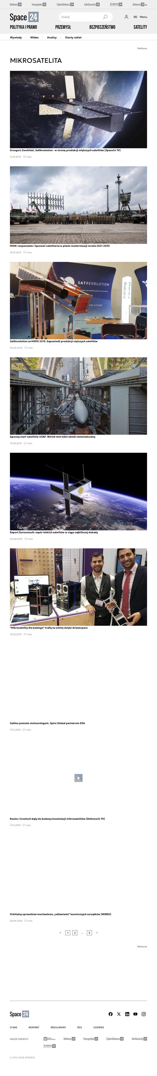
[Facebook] (110, 1014)
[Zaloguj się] (126, 17)
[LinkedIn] (127, 1014)
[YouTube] (135, 1014)
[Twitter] (118, 1014)
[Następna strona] (97, 932)
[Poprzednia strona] (60, 932)
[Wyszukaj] (105, 17)
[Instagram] (143, 1014)
